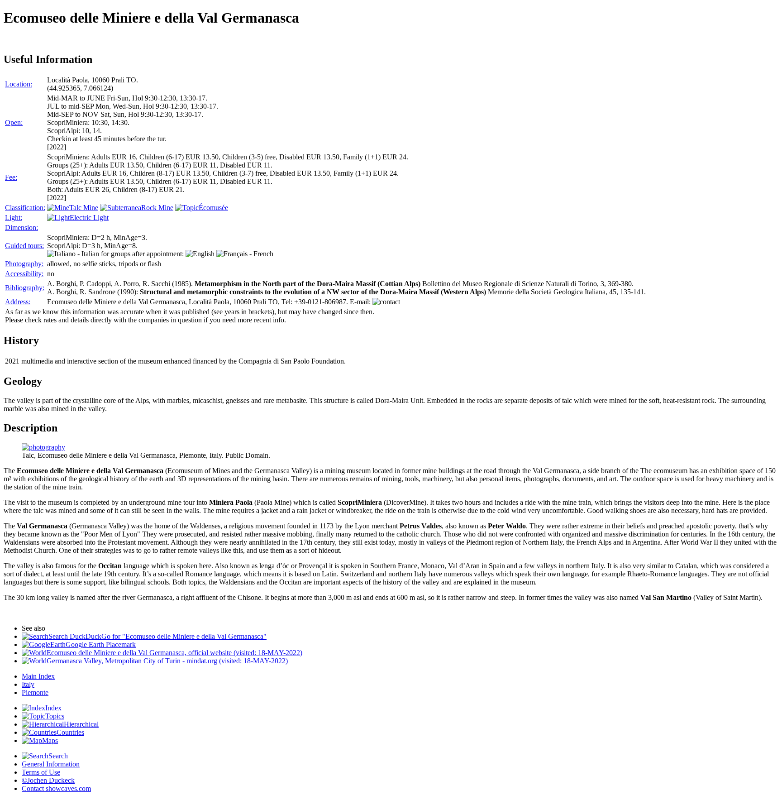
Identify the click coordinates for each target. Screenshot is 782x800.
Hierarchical (81, 724)
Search (58, 756)
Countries (70, 732)
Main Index (38, 676)
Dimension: (21, 227)
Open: (14, 122)
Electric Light (89, 217)
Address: (17, 302)
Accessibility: (24, 274)
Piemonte (35, 692)
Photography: (24, 264)
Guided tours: (24, 245)
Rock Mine (157, 207)
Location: (18, 84)
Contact (56, 788)
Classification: (25, 207)
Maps (50, 740)
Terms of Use (41, 772)
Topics (54, 716)
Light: (13, 217)
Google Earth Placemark (101, 644)
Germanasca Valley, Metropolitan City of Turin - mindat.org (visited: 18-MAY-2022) (167, 661)
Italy (28, 684)
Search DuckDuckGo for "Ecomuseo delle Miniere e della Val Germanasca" (157, 636)
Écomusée (213, 207)
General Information (51, 764)
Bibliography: (24, 288)
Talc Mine (83, 207)
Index (53, 708)
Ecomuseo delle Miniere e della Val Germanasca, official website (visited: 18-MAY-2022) (174, 652)
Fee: (11, 177)
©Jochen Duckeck (48, 780)
